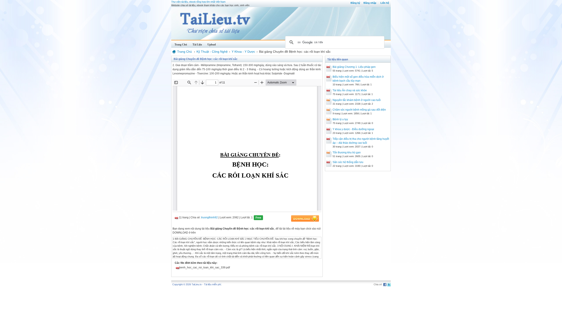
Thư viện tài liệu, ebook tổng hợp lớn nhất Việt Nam (198, 1)
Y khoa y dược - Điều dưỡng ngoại (353, 129)
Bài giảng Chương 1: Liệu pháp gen (354, 66)
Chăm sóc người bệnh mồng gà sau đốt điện (359, 109)
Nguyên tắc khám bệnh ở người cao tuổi (357, 100)
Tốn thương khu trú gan (347, 152)
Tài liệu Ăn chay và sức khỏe (350, 90)
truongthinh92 (209, 217)
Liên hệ (384, 3)
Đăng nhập (370, 3)
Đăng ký (355, 3)
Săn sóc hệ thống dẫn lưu (348, 162)
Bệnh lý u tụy (340, 119)
